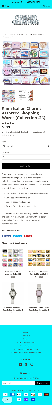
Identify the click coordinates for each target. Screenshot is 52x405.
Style (4, 141)
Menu (7, 6)
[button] (8, 123)
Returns (26, 339)
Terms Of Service (26, 346)
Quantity (5, 152)
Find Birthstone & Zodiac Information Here (26, 352)
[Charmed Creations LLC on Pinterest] (26, 365)
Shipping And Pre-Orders (26, 342)
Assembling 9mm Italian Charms (26, 349)
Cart (48, 6)
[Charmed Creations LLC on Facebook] (20, 365)
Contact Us (26, 335)
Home (4, 34)
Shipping (5, 131)
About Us (26, 332)
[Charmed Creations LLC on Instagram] (31, 365)
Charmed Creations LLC (32, 390)
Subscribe (42, 383)
